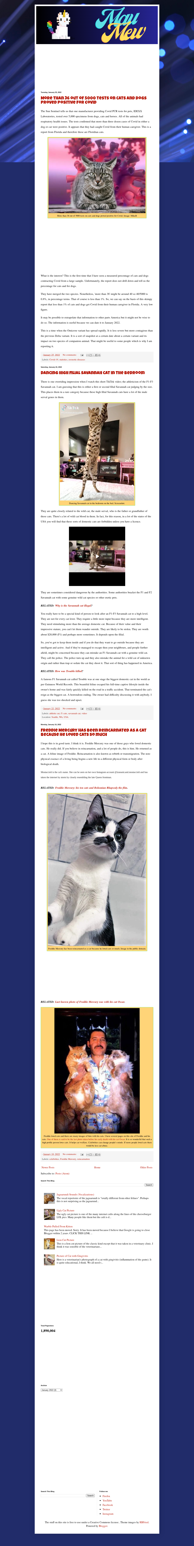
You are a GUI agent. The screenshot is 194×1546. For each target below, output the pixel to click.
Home (97, 1167)
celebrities (54, 1158)
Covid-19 (53, 359)
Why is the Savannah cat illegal (73, 605)
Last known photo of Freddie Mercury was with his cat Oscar (89, 1002)
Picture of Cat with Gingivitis (72, 1256)
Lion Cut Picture (65, 1240)
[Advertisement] (97, 65)
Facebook (108, 1505)
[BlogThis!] (90, 355)
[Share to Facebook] (96, 355)
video (84, 713)
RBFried (144, 1522)
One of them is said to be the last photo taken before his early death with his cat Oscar (86, 1139)
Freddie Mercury (68, 1158)
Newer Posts (48, 1167)
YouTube (107, 1500)
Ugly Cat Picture (65, 1210)
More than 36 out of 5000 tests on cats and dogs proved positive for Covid (94, 100)
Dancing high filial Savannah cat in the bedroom (93, 373)
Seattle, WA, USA (60, 716)
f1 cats (64, 713)
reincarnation (83, 1158)
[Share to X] (93, 355)
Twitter (106, 1509)
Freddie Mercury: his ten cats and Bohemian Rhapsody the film (91, 788)
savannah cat (74, 713)
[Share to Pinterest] (99, 355)
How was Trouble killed (68, 671)
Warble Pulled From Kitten (58, 1226)
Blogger (103, 1526)
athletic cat (54, 713)
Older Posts (146, 1167)
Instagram (108, 1513)
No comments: (70, 354)
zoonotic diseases (77, 359)
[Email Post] (82, 354)
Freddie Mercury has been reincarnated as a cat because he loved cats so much (93, 733)
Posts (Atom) (62, 1173)
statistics (63, 359)
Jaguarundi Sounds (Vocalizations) (75, 1194)
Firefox (106, 1496)
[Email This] (87, 355)
